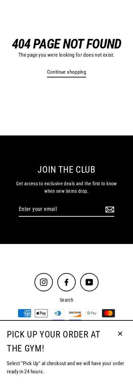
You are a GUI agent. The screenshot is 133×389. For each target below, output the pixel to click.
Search (66, 300)
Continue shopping (66, 72)
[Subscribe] (108, 209)
